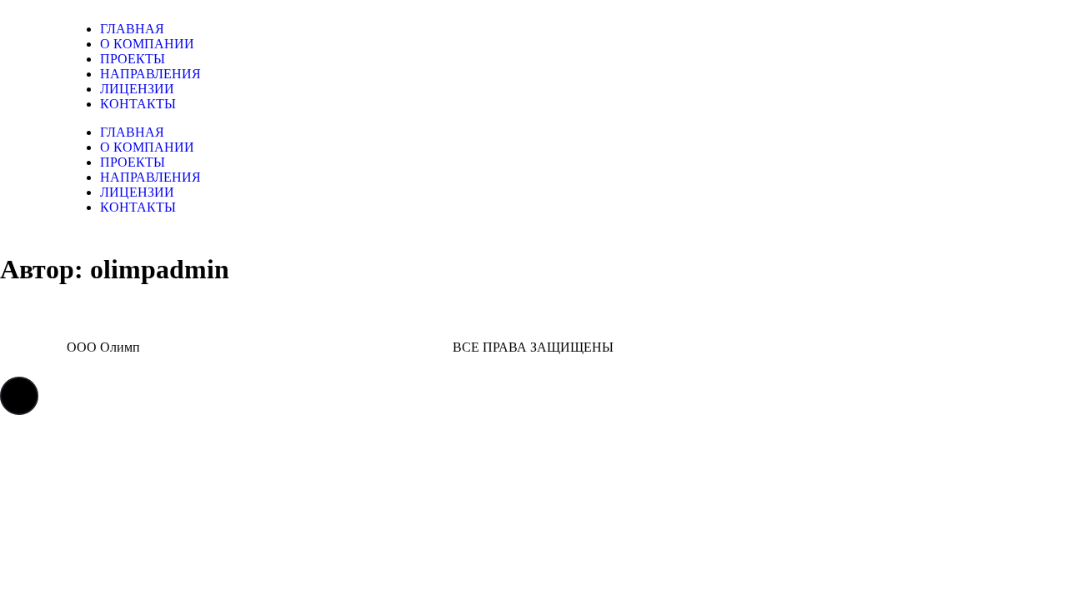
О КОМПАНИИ (147, 44)
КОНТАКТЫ (138, 104)
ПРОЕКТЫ (132, 59)
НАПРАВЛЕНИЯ (150, 74)
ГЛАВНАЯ (132, 29)
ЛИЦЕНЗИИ (137, 89)
